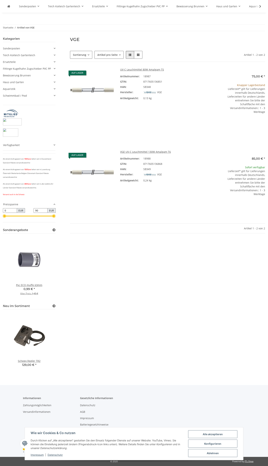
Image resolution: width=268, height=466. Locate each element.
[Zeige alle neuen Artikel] (54, 306)
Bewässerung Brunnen (17, 75)
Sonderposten (11, 48)
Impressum (37, 454)
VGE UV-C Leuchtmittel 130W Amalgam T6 (145, 152)
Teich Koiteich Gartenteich (19, 55)
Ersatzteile (9, 62)
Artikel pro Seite (107, 55)
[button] (257, 6)
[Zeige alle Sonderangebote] (54, 230)
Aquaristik (9, 89)
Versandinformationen (37, 411)
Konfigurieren (212, 443)
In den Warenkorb (243, 134)
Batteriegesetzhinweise (94, 424)
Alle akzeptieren (213, 434)
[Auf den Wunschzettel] (108, 74)
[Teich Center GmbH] (9, 6)
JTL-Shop (249, 461)
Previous (12, 268)
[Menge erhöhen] (262, 123)
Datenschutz (55, 454)
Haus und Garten (13, 82)
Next (46, 268)
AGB (82, 411)
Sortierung (79, 55)
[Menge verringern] (223, 123)
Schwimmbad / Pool (15, 95)
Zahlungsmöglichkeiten (37, 405)
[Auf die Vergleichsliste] (99, 74)
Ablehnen (213, 453)
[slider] (4, 216)
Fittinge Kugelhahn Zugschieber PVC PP (27, 68)
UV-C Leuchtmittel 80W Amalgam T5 (142, 69)
